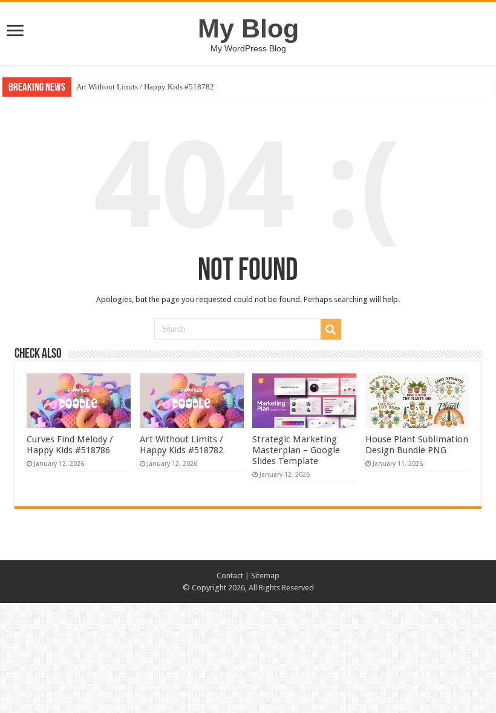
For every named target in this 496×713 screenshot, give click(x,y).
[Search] (331, 329)
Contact (230, 575)
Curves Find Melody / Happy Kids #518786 (70, 445)
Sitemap (265, 575)
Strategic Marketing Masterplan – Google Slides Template (296, 450)
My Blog (248, 28)
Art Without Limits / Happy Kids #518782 (145, 86)
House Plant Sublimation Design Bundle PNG (416, 445)
